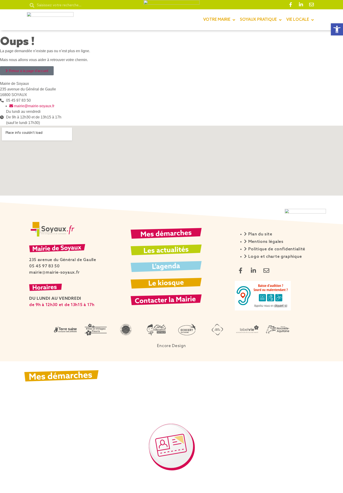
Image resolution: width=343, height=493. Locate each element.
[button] (337, 29)
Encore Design (171, 346)
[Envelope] (311, 4)
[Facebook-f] (290, 4)
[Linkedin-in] (301, 4)
